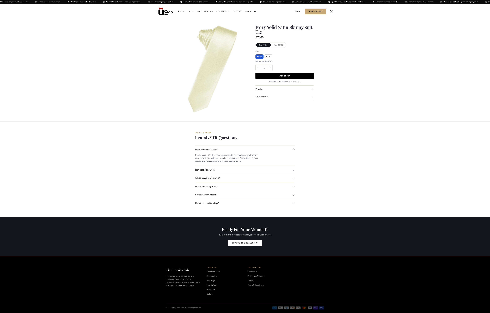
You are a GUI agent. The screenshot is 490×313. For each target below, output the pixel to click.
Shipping (259, 89)
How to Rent (212, 285)
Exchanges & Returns (256, 276)
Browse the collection (245, 243)
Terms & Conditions (256, 285)
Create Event (315, 11)
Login (298, 11)
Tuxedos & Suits (213, 271)
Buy (190, 11)
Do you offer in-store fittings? (207, 203)
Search (250, 280)
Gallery (237, 11)
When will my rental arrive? (206, 149)
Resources (222, 11)
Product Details (262, 97)
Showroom (250, 11)
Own (278, 45)
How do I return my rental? (206, 186)
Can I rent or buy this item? (206, 195)
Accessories (212, 276)
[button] (331, 11)
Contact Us (252, 271)
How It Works (204, 11)
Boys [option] (268, 57)
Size (257, 51)
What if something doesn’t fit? (207, 178)
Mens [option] (259, 57)
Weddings (211, 280)
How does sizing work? (205, 170)
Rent (180, 11)
